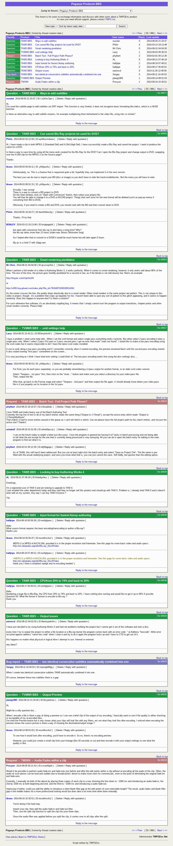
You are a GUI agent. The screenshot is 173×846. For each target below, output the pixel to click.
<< (133, 33)
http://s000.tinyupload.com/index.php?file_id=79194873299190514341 (40, 288)
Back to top (162, 130)
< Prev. (139, 33)
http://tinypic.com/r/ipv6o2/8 (20, 278)
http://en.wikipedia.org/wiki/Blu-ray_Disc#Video (36, 546)
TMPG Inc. (110, 19)
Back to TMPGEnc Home (31, 837)
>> (166, 33)
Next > (160, 33)
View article (11, 837)
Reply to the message (86, 123)
